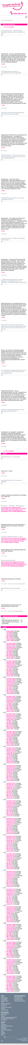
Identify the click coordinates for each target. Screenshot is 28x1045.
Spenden (3, 1008)
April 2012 (9, 882)
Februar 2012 (10, 885)
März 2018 (9, 777)
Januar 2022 (9, 711)
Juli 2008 (8, 949)
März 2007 (9, 970)
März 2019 (9, 760)
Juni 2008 (9, 950)
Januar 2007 (9, 973)
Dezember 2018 (10, 765)
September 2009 (10, 928)
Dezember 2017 (10, 783)
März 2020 (9, 742)
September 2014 (10, 840)
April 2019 (9, 758)
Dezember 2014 (10, 836)
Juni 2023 (9, 686)
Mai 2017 (8, 792)
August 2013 (9, 859)
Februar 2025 (10, 657)
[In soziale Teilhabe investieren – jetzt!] (14, 543)
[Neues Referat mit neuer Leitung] (14, 596)
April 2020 (9, 741)
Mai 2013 (8, 863)
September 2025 (10, 647)
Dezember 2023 (10, 678)
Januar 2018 (9, 780)
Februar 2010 (10, 920)
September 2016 (10, 805)
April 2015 (9, 829)
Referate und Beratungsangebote (9, 1017)
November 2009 (10, 926)
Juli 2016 (8, 807)
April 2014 (9, 847)
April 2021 (9, 725)
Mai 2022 (8, 705)
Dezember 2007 (10, 959)
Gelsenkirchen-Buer (19, 999)
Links (2, 1031)
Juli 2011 (8, 896)
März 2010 (9, 919)
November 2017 (10, 784)
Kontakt (3, 1032)
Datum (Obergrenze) (7, 621)
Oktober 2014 (10, 839)
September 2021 (10, 718)
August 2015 (9, 824)
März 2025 (9, 655)
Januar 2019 (9, 763)
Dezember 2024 (10, 661)
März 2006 (9, 988)
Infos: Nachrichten (9, 20)
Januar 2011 (9, 904)
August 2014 (9, 841)
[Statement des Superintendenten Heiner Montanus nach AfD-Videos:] (14, 421)
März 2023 (9, 691)
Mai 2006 (8, 985)
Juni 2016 (9, 809)
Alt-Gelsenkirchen (18, 998)
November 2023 (10, 680)
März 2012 (9, 883)
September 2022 (10, 700)
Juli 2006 (8, 983)
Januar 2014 (9, 851)
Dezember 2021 (10, 714)
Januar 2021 (9, 729)
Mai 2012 (8, 881)
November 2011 (10, 890)
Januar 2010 (9, 921)
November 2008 (10, 943)
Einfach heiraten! (5, 1013)
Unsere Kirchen (4, 1010)
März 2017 (9, 795)
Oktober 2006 (10, 979)
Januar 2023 (9, 693)
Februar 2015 (10, 832)
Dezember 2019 (10, 748)
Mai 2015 (8, 828)
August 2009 (9, 930)
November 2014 (10, 837)
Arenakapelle (4, 999)
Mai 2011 (8, 898)
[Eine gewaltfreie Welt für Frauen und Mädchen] (14, 488)
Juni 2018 (9, 773)
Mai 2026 (8, 635)
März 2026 (9, 638)
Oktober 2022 (10, 699)
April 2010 (9, 917)
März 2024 (9, 673)
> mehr (3, 64)
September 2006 (10, 980)
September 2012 (10, 875)
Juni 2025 (9, 651)
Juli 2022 (8, 703)
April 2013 (9, 864)
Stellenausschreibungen (6, 1026)
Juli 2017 (8, 790)
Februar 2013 (10, 867)
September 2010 (10, 911)
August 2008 (9, 947)
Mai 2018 (8, 775)
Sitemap (3, 1033)
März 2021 (9, 726)
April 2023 (9, 689)
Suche (2, 1023)
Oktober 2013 (10, 856)
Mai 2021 (8, 723)
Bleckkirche (3, 1014)
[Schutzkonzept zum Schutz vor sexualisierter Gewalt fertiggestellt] (14, 83)
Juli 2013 (8, 860)
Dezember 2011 (10, 889)
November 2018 (10, 767)
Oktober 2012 (10, 874)
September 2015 (10, 822)
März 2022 (9, 708)
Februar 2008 (10, 955)
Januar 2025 (9, 658)
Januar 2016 (9, 816)
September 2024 (10, 665)
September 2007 (10, 962)
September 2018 (10, 769)
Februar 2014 (10, 849)
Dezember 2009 (10, 924)
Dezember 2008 (10, 942)
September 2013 (10, 858)
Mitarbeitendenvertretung (7, 1018)
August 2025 (9, 648)
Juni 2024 (9, 669)
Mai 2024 (8, 670)
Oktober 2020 (10, 734)
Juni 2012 (9, 879)
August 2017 (9, 788)
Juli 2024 (8, 667)
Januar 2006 (9, 991)
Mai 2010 (8, 916)
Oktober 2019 (10, 750)
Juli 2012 (8, 878)
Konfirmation (4, 1005)
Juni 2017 (9, 791)
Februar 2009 (10, 938)
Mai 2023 (8, 688)
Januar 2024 (9, 676)
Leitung (3, 1016)
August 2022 (9, 701)
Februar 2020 (10, 744)
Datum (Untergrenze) (7, 620)
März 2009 (9, 936)
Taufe (2, 1002)
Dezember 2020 (10, 731)
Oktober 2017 (10, 786)
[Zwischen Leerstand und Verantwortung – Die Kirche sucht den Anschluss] (14, 124)
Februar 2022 (10, 710)
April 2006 (9, 987)
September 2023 (10, 682)
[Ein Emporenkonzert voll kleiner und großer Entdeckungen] (14, 250)
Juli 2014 (8, 843)
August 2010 (9, 912)
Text (3, 618)
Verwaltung (3, 1020)
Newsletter (3, 1027)
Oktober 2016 (10, 803)
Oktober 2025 (10, 646)
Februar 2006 (10, 989)
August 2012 (9, 877)
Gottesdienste (4, 998)
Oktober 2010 (10, 909)
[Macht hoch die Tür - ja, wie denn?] (14, 464)
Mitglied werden (4, 1001)
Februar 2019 (10, 761)
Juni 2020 (9, 738)
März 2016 (9, 813)
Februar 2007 (10, 972)
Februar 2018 (10, 779)
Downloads (3, 1024)
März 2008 (9, 954)
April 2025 (9, 654)
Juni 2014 (9, 844)
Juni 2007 (9, 966)
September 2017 (10, 787)
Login (2, 1040)
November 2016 (10, 802)
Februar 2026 (10, 639)
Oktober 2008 (10, 945)
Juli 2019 (8, 754)
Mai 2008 (8, 951)
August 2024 (9, 666)
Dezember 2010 (10, 907)
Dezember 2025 (10, 643)
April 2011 (9, 900)
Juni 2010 (9, 915)
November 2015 (10, 820)
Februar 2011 (10, 902)
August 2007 (9, 964)
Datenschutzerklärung (6, 1030)
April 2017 (9, 794)
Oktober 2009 (10, 927)
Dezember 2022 (10, 696)
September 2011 (10, 893)
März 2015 (9, 830)
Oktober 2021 (10, 716)
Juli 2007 (8, 965)
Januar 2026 (9, 640)
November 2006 (10, 977)
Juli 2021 (8, 720)
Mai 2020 (8, 739)
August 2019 (9, 753)
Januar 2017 (9, 798)
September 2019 (10, 752)
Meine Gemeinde (18, 997)
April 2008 (9, 953)
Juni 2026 (9, 633)
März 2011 (9, 901)
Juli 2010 (8, 913)
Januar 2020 (9, 745)
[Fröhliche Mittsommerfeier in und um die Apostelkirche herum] (14, 209)
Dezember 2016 (10, 801)
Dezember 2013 (10, 854)
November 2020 (10, 733)
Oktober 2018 (10, 768)
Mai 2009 (8, 934)
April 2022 (9, 707)
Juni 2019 (9, 756)
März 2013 (9, 866)
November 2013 (10, 855)
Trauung (3, 1006)
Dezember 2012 (10, 871)
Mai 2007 (8, 968)
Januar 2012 (9, 886)
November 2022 (10, 697)
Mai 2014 (8, 845)
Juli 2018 (8, 772)
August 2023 (9, 684)
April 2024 (9, 672)
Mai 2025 (8, 653)
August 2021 (9, 719)
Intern (2, 1035)
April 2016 (9, 811)
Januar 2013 (9, 868)
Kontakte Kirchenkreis (6, 1007)
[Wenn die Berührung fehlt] (14, 569)
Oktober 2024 (10, 663)
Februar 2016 (10, 814)
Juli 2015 (8, 825)
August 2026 (9, 631)
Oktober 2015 (10, 821)
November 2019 (10, 749)
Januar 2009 (9, 939)
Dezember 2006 (10, 976)
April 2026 (9, 636)
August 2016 (9, 806)
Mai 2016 (8, 810)
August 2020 (9, 735)
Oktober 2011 (10, 892)
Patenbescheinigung (6, 1003)
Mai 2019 (8, 757)
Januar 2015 (9, 833)
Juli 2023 (8, 685)
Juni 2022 (9, 704)
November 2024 (10, 662)
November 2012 (10, 873)
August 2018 (9, 771)
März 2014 (9, 848)
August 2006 (9, 981)
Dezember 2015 (10, 818)
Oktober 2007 (10, 961)
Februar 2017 (10, 796)
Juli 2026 (8, 632)
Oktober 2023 (10, 681)
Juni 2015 (9, 826)
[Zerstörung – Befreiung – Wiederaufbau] (14, 515)
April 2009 (9, 935)
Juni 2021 (9, 722)
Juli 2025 (8, 650)
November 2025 (10, 644)
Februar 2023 (10, 692)
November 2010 (10, 908)
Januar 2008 (9, 957)
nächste (12, 27)
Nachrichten (4, 997)
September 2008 (10, 946)
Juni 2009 (9, 932)
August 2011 (9, 894)
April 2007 (9, 969)
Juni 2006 (9, 984)
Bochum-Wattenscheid (19, 1001)
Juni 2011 (9, 897)
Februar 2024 (10, 674)
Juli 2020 (8, 737)
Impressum (3, 1028)
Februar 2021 (10, 727)
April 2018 (9, 776)
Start (2, 20)
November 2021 (10, 715)
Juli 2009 (8, 931)
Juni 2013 (9, 862)
